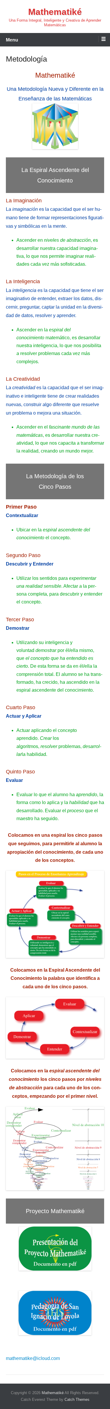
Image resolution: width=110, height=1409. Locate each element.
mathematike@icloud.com (33, 1358)
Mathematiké (55, 12)
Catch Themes (77, 1399)
